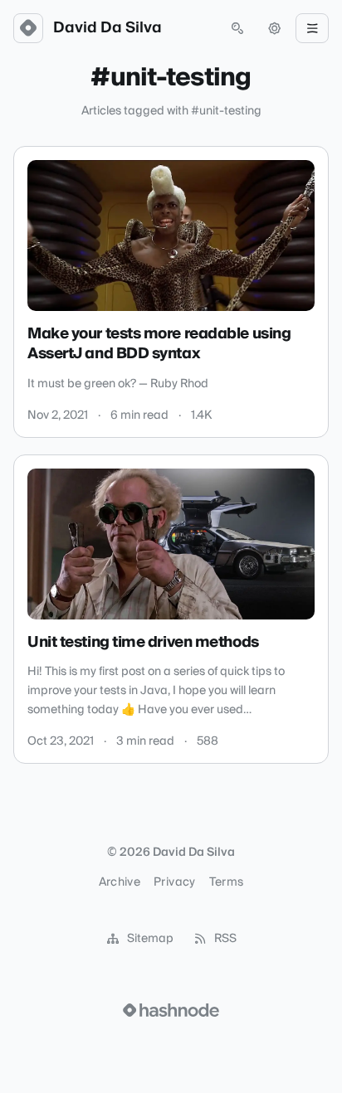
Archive (119, 882)
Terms (226, 882)
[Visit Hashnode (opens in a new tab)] (171, 1010)
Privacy (174, 882)
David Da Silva (107, 28)
